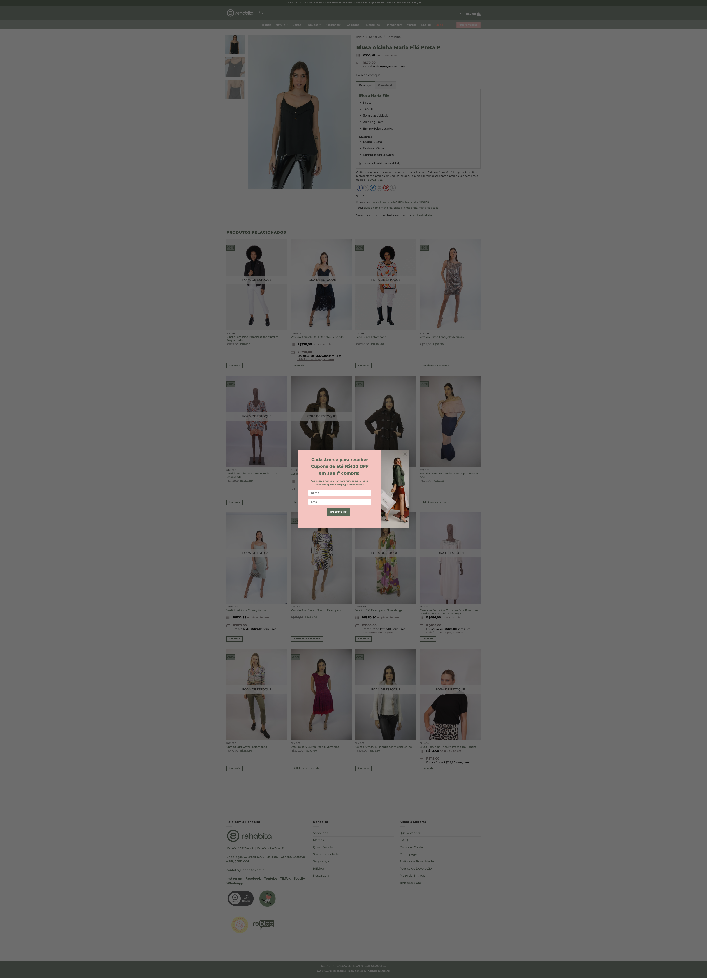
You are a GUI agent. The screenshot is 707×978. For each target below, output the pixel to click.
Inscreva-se (338, 511)
